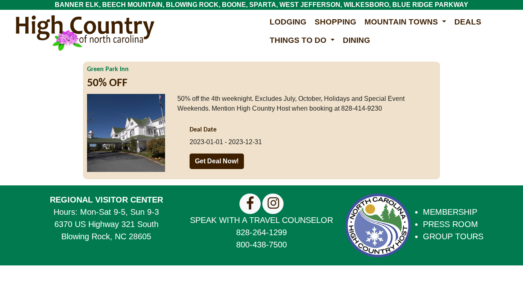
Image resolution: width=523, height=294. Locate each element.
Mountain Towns (402, 22)
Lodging (288, 22)
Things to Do (299, 40)
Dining (356, 40)
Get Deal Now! (217, 161)
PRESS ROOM (450, 224)
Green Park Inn (108, 69)
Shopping (335, 22)
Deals (467, 22)
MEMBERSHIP (450, 211)
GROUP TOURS (453, 236)
